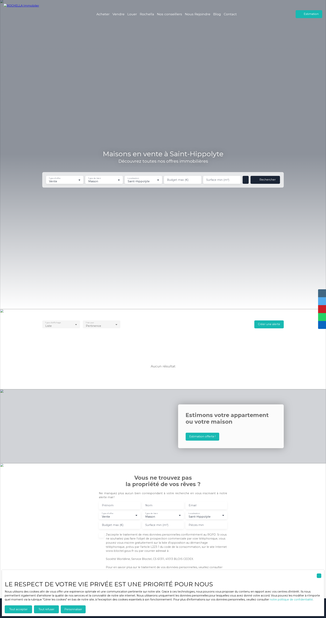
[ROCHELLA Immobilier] (23, 14)
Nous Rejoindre (197, 14)
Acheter (103, 14)
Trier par (90, 322)
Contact (230, 14)
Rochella (147, 14)
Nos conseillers (169, 14)
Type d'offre (55, 178)
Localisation (133, 178)
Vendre (118, 14)
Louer (132, 14)
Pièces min (196, 525)
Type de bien (94, 178)
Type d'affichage (53, 322)
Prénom (108, 505)
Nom (148, 505)
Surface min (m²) (217, 180)
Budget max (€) (177, 180)
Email (192, 505)
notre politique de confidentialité (291, 599)
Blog (217, 14)
